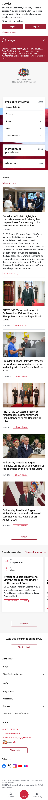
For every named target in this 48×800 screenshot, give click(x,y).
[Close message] (44, 40)
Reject (12, 26)
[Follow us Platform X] (9, 766)
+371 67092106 (11, 729)
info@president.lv (12, 733)
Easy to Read (8, 691)
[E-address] (7, 742)
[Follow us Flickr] (26, 766)
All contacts (15, 750)
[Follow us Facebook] (4, 766)
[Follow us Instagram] (15, 766)
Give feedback (24, 647)
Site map (6, 706)
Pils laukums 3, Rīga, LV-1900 (18, 737)
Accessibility (8, 699)
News (5, 667)
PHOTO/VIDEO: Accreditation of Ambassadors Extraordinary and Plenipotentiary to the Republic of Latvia (22, 315)
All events (24, 623)
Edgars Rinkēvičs (10, 273)
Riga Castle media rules (13, 674)
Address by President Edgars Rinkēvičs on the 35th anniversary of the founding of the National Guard (23, 465)
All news (24, 537)
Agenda (24, 601)
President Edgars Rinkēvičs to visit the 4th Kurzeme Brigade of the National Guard (21, 580)
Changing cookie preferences (16, 713)
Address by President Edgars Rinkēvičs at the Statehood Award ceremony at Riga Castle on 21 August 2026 (22, 515)
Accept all (35, 26)
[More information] (14, 742)
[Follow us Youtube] (20, 766)
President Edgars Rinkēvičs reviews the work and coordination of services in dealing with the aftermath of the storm (24, 365)
